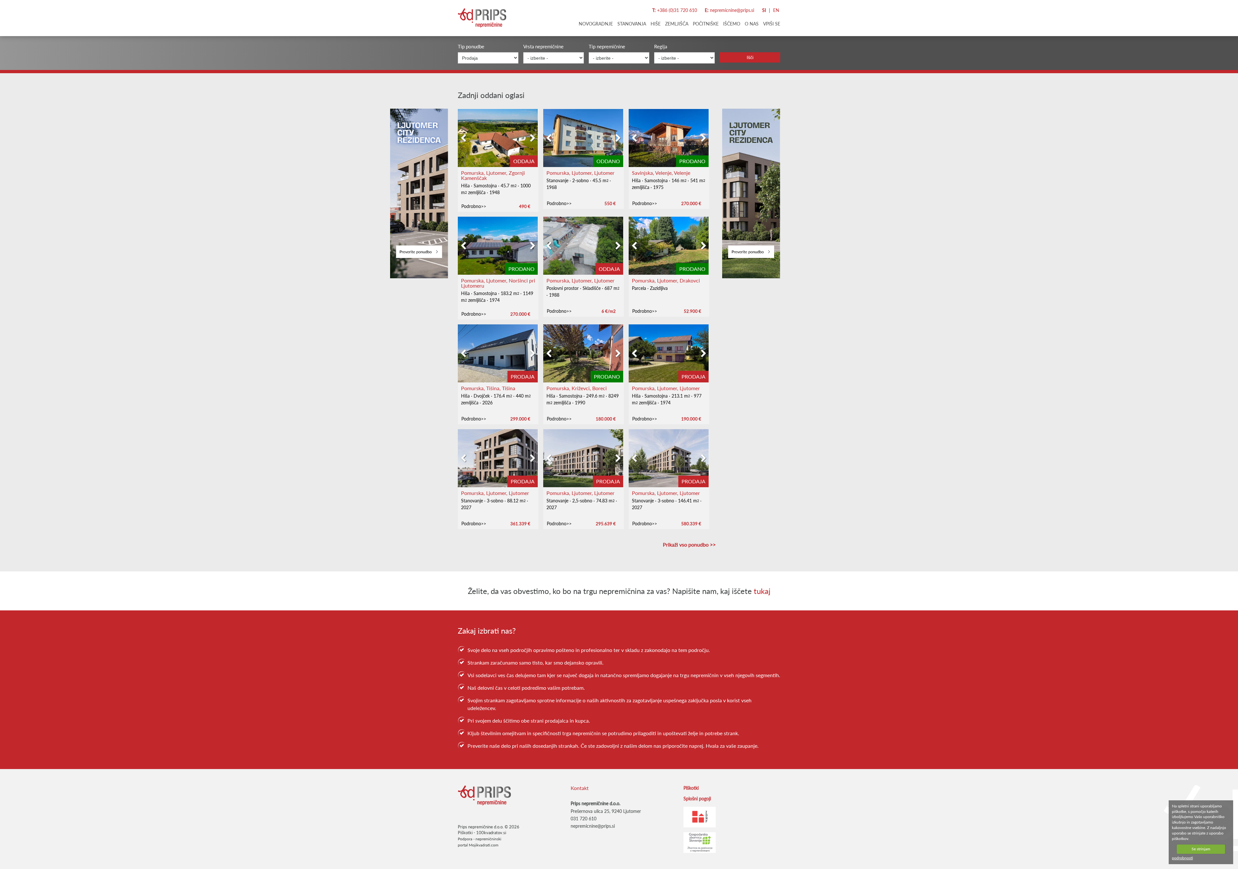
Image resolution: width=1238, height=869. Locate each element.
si (764, 10)
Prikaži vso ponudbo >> (689, 544)
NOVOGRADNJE (596, 23)
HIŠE (656, 23)
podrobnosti (1182, 858)
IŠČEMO (731, 23)
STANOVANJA (631, 23)
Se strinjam (1201, 849)
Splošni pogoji (697, 798)
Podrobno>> (473, 206)
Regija (660, 46)
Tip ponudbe (471, 46)
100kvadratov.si (491, 832)
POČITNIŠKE (706, 23)
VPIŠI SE (771, 23)
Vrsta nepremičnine (543, 46)
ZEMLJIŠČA (676, 23)
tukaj (762, 591)
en (776, 10)
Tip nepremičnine (607, 46)
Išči (750, 57)
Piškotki (465, 832)
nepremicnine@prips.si (732, 10)
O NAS (752, 23)
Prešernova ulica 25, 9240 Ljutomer (606, 811)
